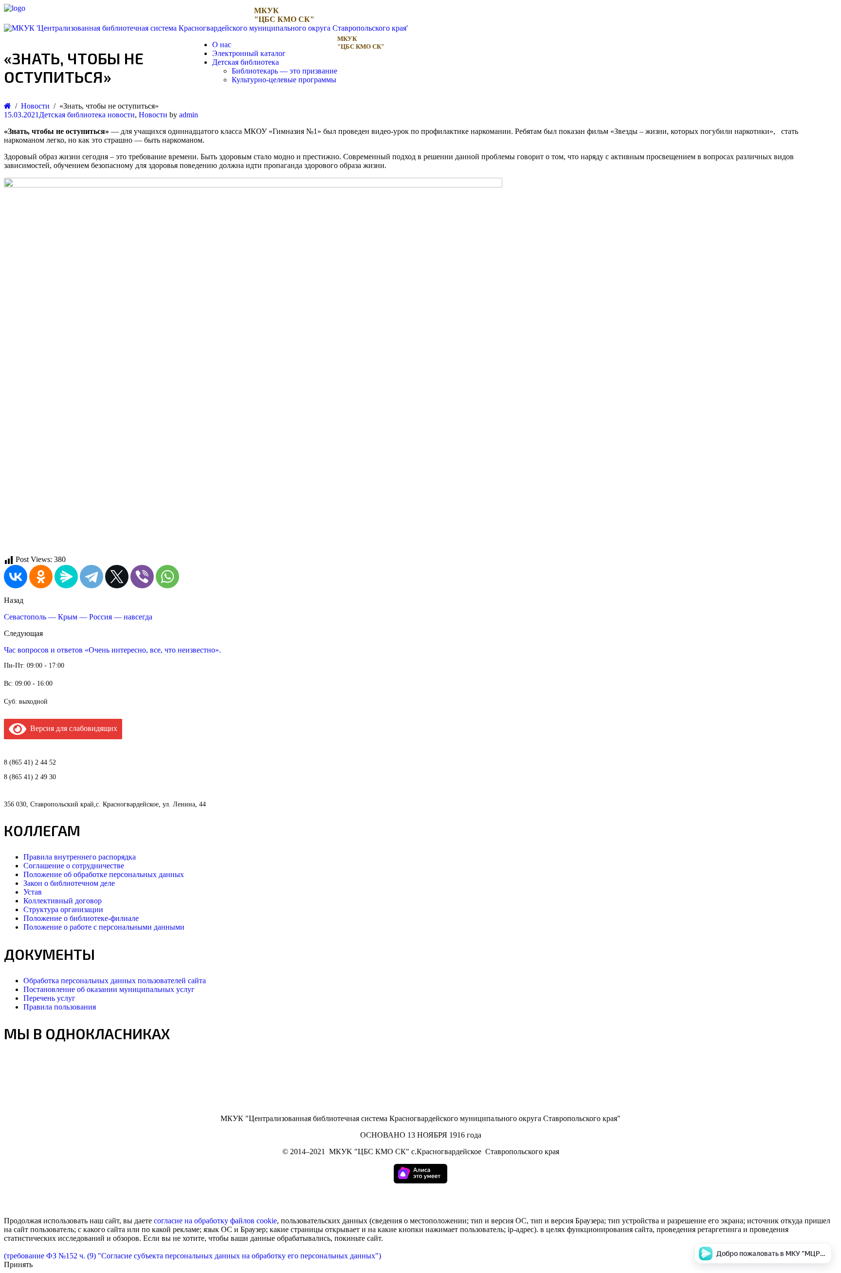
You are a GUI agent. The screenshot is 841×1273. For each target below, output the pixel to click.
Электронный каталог (249, 53)
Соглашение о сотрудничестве (73, 865)
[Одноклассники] (41, 576)
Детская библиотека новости (87, 115)
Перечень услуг (49, 998)
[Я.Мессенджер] (66, 576)
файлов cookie (253, 1221)
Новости (153, 115)
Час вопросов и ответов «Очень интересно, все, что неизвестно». (112, 650)
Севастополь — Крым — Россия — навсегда (78, 617)
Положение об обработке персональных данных (103, 874)
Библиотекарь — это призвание (284, 71)
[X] (116, 576)
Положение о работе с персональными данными (103, 927)
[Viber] (142, 576)
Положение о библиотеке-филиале (81, 918)
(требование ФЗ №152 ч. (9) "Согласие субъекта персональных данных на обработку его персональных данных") (192, 1256)
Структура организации (63, 909)
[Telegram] (91, 576)
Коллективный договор (62, 901)
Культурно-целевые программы (284, 79)
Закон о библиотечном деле (69, 883)
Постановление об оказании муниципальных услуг (109, 989)
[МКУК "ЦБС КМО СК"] (14, 8)
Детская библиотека (245, 62)
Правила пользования (59, 1007)
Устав (32, 892)
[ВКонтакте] (15, 576)
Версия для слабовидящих (71, 728)
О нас (221, 44)
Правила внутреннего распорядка (79, 857)
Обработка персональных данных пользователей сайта (114, 980)
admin (188, 115)
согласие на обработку (191, 1221)
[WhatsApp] (167, 576)
